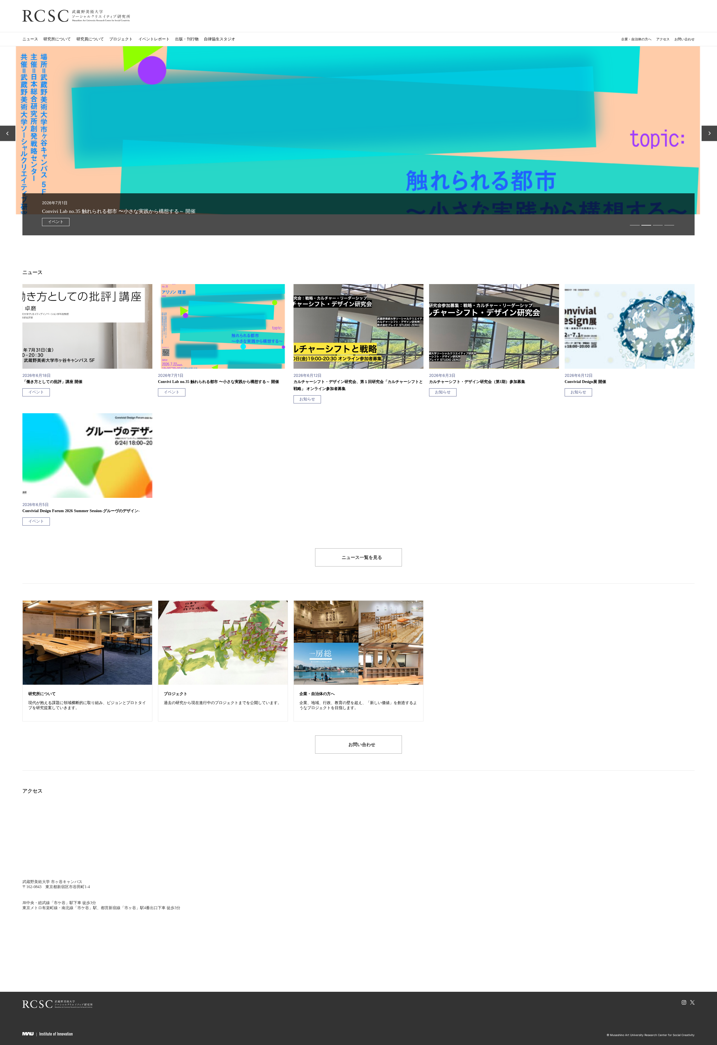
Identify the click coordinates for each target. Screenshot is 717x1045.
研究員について (90, 38)
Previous (7, 133)
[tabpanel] (358, 140)
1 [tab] (635, 225)
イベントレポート (154, 38)
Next (709, 133)
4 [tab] (669, 225)
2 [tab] (646, 225)
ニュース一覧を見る (362, 557)
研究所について (57, 38)
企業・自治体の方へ (636, 39)
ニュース (30, 38)
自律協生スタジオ (219, 38)
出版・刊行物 (187, 38)
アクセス (663, 39)
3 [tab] (658, 225)
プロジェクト (121, 38)
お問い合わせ (684, 39)
